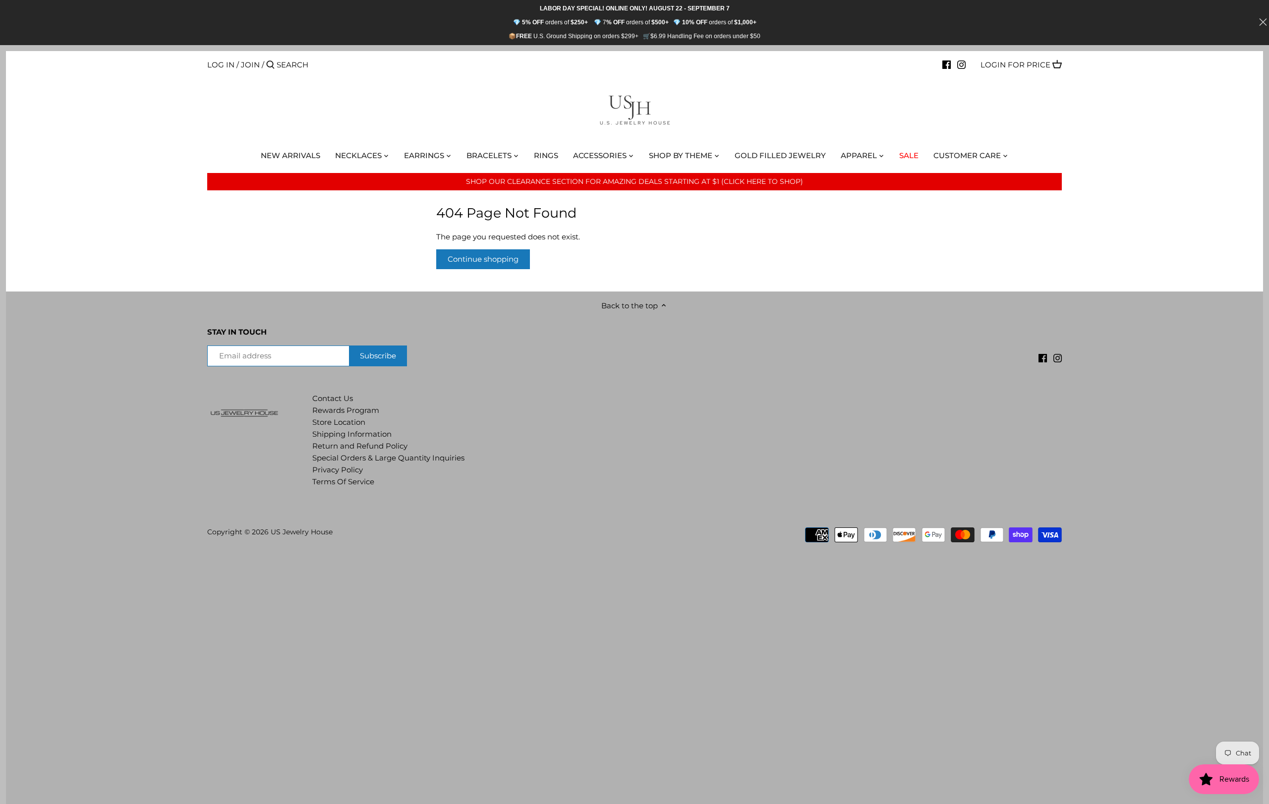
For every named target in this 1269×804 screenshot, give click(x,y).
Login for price (1015, 64)
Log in (220, 64)
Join (250, 64)
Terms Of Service (343, 481)
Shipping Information (352, 434)
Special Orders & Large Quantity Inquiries (388, 457)
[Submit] (270, 65)
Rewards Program (345, 410)
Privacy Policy (337, 469)
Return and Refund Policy (359, 446)
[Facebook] (946, 64)
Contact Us (332, 398)
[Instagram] (961, 64)
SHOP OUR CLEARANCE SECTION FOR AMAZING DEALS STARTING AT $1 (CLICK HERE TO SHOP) (634, 181)
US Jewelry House (302, 532)
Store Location (338, 422)
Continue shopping (483, 259)
